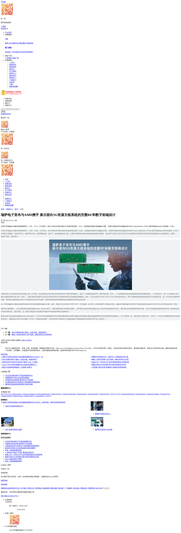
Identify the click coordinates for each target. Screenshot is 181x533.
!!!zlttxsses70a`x (165, 394)
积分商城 (15, 52)
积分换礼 (76, 488)
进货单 (3, 28)
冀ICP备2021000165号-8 (9, 496)
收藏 (18, 340)
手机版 (3, 2)
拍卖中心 (12, 73)
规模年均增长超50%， (103, 414)
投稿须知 (4, 484)
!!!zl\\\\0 (48, 396)
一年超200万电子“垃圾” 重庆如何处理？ (20, 452)
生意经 (11, 82)
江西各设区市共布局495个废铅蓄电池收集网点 (22, 382)
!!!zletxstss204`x (16, 394)
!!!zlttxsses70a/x (104, 394)
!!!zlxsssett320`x (39, 396)
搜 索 (3, 111)
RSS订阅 (99, 488)
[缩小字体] (4, 220)
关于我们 (23, 488)
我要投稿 (4, 480)
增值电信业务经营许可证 (10, 488)
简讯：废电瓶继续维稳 (13, 461)
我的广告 (15, 58)
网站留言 (83, 488)
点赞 (3, 340)
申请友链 (106, 488)
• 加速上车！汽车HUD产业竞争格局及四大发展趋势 (110, 362)
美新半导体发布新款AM (14, 406)
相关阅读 (4, 354)
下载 (11, 84)
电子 (16, 209)
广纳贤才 (12, 80)
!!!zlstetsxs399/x (28, 396)
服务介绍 (8, 43)
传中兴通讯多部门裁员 (13, 429)
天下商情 (12, 71)
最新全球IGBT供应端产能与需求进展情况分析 (22, 457)
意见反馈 (22, 52)
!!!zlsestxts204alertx (29, 394)
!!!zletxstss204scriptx (43, 394)
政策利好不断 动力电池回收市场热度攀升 (20, 448)
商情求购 (12, 67)
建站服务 (22, 43)
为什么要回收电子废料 (13, 459)
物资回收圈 (13, 86)
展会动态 (12, 75)
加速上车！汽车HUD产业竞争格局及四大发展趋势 (23, 454)
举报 (13, 340)
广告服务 (8, 58)
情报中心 (12, 78)
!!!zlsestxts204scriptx (128, 394)
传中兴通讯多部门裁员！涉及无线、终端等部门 (29, 332)
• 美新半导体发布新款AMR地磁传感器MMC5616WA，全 (22, 357)
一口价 (11, 62)
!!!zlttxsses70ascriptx (69, 394)
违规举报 (91, 488)
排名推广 (8, 52)
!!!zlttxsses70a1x (56, 394)
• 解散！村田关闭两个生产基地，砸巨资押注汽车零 (110, 359)
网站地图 (53, 488)
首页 (6, 179)
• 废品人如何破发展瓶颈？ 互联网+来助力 (16, 367)
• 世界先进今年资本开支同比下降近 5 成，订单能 (19, 362)
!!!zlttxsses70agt (17, 396)
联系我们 (29, 52)
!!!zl (2, 394)
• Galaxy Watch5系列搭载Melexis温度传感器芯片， (19, 364)
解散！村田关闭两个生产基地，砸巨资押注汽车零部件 (32, 334)
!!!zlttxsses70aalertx (152, 394)
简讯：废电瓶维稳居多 (13, 450)
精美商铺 (29, 43)
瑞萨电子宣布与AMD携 (103, 429)
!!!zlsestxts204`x (81, 394)
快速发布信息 (6, 114)
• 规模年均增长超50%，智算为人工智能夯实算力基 (109, 357)
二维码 (3, 26)
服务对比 (15, 43)
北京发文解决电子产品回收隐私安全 (19, 375)
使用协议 (38, 488)
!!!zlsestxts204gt (6, 396)
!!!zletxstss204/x (140, 394)
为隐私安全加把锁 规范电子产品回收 (19, 380)
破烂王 (11, 69)
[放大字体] (2, 220)
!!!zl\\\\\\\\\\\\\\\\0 (115, 394)
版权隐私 (46, 488)
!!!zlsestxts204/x (93, 394)
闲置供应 (12, 64)
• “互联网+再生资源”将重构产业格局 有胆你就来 (108, 367)
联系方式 (31, 488)
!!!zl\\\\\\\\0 (7, 394)
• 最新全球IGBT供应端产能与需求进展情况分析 (108, 364)
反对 (8, 340)
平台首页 (8, 32)
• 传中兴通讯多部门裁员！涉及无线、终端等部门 (19, 359)
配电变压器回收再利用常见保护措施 (19, 384)
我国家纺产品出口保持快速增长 (17, 378)
